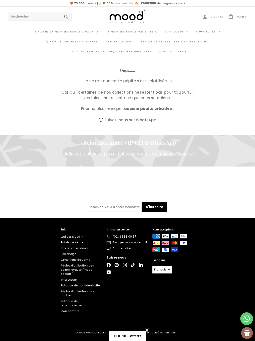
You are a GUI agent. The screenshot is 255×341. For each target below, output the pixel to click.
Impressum (69, 280)
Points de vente (72, 242)
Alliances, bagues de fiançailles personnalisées (110, 51)
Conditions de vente (75, 260)
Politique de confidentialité (80, 285)
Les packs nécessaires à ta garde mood (175, 41)
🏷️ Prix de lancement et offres (71, 41)
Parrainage (68, 254)
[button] (127, 336)
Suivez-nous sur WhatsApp (130, 120)
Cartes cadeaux (119, 41)
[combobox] (40, 17)
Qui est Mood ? (72, 237)
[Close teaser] (147, 330)
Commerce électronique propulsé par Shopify (144, 332)
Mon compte (70, 311)
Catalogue (175, 31)
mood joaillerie (172, 51)
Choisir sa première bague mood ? (65, 31)
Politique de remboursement (73, 303)
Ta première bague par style (130, 31)
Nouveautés (206, 31)
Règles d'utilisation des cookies (77, 293)
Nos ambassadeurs (74, 248)
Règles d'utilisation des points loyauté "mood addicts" (77, 270)
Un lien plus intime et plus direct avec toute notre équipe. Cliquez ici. (130, 154)
